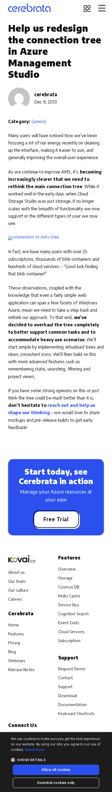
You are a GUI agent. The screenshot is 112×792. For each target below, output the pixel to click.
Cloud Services (71, 631)
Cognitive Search (73, 613)
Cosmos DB (68, 586)
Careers (15, 599)
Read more (35, 750)
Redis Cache (69, 595)
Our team (17, 581)
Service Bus (68, 604)
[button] (56, 760)
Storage (65, 577)
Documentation (72, 704)
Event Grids (68, 622)
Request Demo (71, 668)
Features (16, 633)
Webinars (16, 660)
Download (67, 695)
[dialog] (56, 762)
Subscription (69, 640)
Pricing (14, 642)
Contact (65, 677)
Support (65, 686)
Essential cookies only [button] (56, 783)
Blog (12, 651)
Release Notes (21, 669)
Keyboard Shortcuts (76, 713)
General (39, 121)
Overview (67, 568)
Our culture (18, 590)
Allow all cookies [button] (56, 770)
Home (13, 624)
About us (16, 572)
